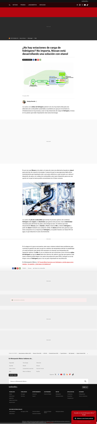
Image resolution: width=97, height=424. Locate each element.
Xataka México (12, 411)
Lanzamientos (32, 5)
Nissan (29, 268)
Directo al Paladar (47, 394)
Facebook (77, 5)
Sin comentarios (28, 59)
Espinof (34, 396)
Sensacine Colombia (36, 413)
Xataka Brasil (11, 413)
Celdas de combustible (39, 268)
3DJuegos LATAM (24, 411)
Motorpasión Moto (59, 396)
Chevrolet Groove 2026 (53, 353)
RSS (67, 374)
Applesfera (11, 398)
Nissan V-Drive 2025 (37, 353)
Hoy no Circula (22, 38)
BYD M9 (45, 353)
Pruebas (23, 5)
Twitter (82, 5)
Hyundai (11, 365)
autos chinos (12, 368)
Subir (84, 387)
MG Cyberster (72, 353)
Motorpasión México (60, 411)
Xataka (10, 394)
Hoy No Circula (40, 368)
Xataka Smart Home (13, 400)
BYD (10, 371)
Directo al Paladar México (47, 412)
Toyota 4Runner (63, 353)
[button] (31, 101)
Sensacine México (36, 411)
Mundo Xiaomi (12, 402)
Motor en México (27, 371)
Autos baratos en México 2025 (25, 353)
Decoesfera (69, 396)
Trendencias (69, 394)
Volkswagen (30, 38)
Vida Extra (23, 396)
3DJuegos (23, 394)
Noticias (15, 5)
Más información (50, 422)
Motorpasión (58, 394)
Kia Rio (38, 371)
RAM (35, 38)
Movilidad (43, 5)
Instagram (80, 5)
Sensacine (34, 394)
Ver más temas (13, 375)
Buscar (85, 381)
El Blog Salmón (82, 394)
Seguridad (11, 362)
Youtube (85, 5)
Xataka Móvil (11, 396)
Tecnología (25, 362)
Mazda (24, 365)
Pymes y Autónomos (83, 396)
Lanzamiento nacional (28, 368)
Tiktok (87, 5)
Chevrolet (38, 362)
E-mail (40, 60)
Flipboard (38, 60)
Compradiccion (70, 398)
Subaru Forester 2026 (81, 353)
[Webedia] (85, 1)
